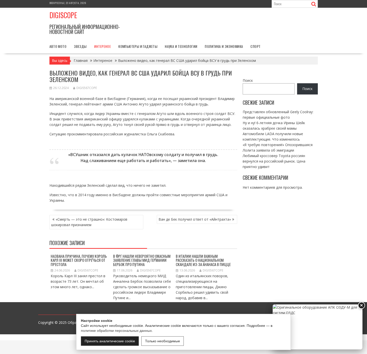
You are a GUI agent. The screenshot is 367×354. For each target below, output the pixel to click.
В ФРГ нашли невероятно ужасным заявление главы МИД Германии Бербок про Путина (142, 260)
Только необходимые (162, 341)
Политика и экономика (224, 46)
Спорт (255, 46)
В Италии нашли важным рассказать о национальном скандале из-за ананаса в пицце (203, 260)
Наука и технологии (181, 46)
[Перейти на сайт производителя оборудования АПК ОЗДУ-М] (317, 327)
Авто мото (58, 46)
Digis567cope (86, 88)
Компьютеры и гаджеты (137, 46)
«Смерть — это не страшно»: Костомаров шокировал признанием (89, 222)
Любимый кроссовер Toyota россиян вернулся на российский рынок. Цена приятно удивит (274, 161)
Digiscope (63, 15)
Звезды (80, 46)
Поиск (248, 80)
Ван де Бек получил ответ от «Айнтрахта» (195, 219)
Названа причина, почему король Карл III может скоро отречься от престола (79, 260)
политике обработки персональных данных (116, 331)
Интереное (102, 46)
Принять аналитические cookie (110, 341)
